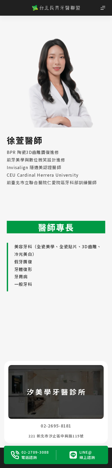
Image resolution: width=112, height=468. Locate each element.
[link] (60, 402)
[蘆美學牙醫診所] (60, 402)
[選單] (103, 7)
